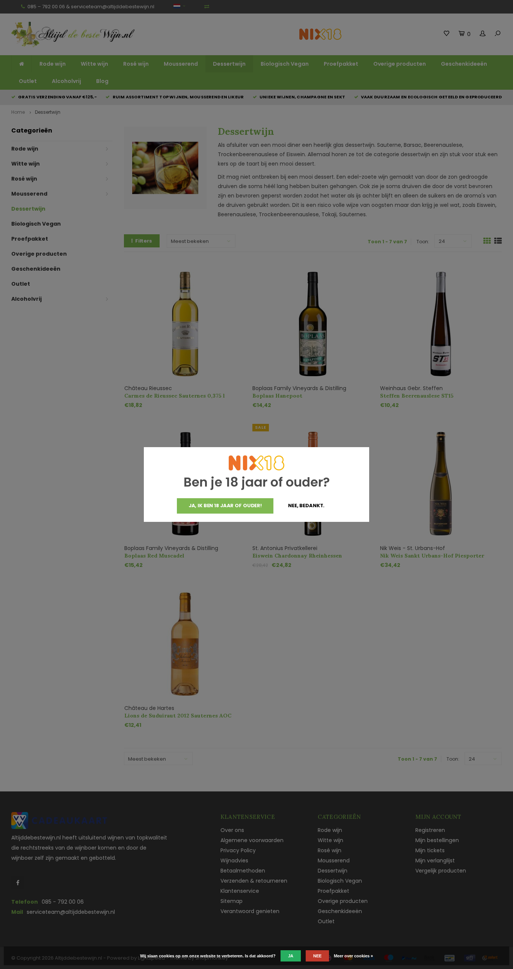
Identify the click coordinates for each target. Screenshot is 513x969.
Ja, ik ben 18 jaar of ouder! (225, 505)
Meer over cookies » (353, 956)
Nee (317, 956)
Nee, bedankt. (306, 505)
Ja (290, 956)
